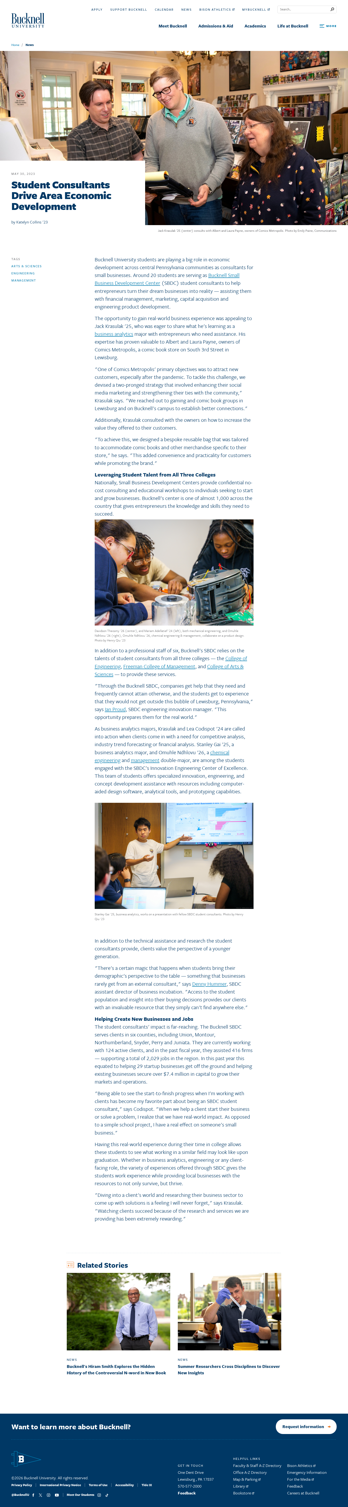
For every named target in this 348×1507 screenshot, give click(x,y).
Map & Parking (245, 1479)
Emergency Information (307, 1472)
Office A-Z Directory (250, 1472)
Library (239, 1486)
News (186, 9)
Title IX (147, 1485)
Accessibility (124, 1485)
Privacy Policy (21, 1485)
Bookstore (242, 1493)
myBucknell (255, 9)
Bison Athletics (215, 9)
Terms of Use (98, 1485)
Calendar (164, 9)
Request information (303, 1426)
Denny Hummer (209, 983)
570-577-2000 (189, 1486)
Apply (97, 9)
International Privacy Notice (60, 1485)
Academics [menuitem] (255, 26)
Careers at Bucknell (303, 1493)
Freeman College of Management (159, 666)
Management (23, 280)
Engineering (23, 273)
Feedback (187, 1493)
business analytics (114, 333)
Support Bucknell (128, 9)
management (145, 760)
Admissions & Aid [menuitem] (215, 26)
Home (15, 44)
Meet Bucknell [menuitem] (173, 26)
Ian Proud (115, 709)
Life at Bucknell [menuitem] (292, 26)
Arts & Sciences (26, 266)
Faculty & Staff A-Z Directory (257, 1465)
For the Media (299, 1479)
